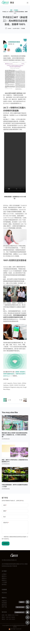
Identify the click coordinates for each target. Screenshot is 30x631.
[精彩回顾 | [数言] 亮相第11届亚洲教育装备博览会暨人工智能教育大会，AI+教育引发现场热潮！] (15, 422)
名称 (4, 505)
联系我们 (4, 584)
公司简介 (4, 574)
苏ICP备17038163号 (16, 629)
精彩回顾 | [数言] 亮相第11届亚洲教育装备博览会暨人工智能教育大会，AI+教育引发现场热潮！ (14, 434)
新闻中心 (4, 580)
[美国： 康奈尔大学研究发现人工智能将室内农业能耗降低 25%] (15, 449)
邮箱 (4, 511)
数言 (12, 2)
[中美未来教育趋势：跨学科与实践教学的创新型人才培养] (15, 474)
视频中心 (4, 578)
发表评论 (5, 543)
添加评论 (6, 522)
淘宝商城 (4, 592)
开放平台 (4, 601)
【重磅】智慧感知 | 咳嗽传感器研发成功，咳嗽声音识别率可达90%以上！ (14, 374)
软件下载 (4, 607)
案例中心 (4, 576)
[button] (27, 622)
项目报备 (4, 603)
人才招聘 (4, 582)
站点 (4, 516)
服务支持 (4, 605)
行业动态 (23, 28)
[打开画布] (27, 2)
